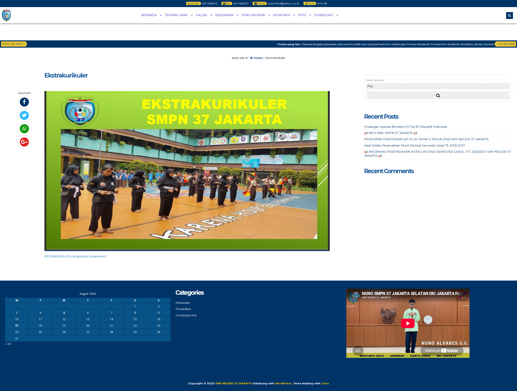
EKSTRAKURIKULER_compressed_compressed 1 (75, 256)
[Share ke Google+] (24, 142)
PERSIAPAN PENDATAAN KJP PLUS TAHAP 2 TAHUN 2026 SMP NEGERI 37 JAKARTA (426, 139)
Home (257, 58)
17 (16, 325)
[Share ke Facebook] (24, 102)
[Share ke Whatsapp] (24, 129)
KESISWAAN (224, 15)
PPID (302, 15)
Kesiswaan (182, 303)
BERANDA (149, 15)
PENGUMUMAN (253, 15)
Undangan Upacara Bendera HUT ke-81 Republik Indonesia (405, 127)
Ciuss (325, 383)
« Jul (8, 344)
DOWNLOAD (323, 15)
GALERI (201, 15)
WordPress (283, 383)
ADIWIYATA (281, 15)
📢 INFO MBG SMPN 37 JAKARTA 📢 (390, 133)
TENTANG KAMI (176, 15)
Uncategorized (186, 315)
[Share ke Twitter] (24, 115)
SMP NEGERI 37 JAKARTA (233, 383)
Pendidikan (183, 309)
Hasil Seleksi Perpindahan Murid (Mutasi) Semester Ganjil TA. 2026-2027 (414, 145)
